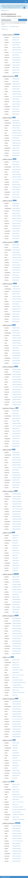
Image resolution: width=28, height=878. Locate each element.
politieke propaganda (16, 374)
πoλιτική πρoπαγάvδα (17, 387)
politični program (15, 67)
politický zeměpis (15, 327)
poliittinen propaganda (17, 379)
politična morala (15, 690)
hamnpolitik (14, 778)
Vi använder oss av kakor (5, 876)
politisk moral (15, 695)
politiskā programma (16, 60)
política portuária (15, 770)
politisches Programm (16, 49)
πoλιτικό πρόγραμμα (17, 52)
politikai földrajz (15, 348)
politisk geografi (15, 330)
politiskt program (15, 72)
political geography (16, 335)
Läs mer (21, 7)
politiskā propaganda (16, 394)
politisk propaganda (16, 371)
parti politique (15, 547)
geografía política (16, 363)
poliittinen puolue (15, 545)
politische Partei (15, 550)
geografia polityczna (16, 355)
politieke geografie (16, 332)
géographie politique (16, 340)
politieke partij (15, 540)
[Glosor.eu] (3, 1)
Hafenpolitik (14, 757)
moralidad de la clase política (18, 692)
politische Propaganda (17, 384)
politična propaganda (16, 402)
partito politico (15, 558)
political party (15, 542)
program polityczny (16, 62)
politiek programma (16, 83)
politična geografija (16, 360)
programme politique (16, 47)
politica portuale (15, 765)
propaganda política (16, 399)
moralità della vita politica (17, 680)
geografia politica (15, 350)
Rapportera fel (6, 10)
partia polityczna (15, 560)
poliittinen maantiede (16, 337)
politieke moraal (15, 662)
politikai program (15, 54)
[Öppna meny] (25, 2)
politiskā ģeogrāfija (16, 353)
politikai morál (15, 677)
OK (24, 7)
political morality (15, 664)
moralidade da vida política (18, 687)
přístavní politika (15, 742)
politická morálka (15, 659)
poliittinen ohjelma (16, 44)
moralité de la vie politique (17, 670)
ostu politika (14, 768)
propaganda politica (16, 392)
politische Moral (15, 672)
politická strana (15, 535)
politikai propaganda (16, 389)
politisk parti (14, 537)
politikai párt (14, 555)
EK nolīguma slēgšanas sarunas (19, 682)
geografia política (16, 358)
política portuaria (15, 775)
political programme (16, 42)
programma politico (16, 57)
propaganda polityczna (17, 397)
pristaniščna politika (16, 773)
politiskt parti (15, 570)
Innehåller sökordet (14, 26)
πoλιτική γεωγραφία (17, 345)
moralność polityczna (16, 685)
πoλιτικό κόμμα (16, 553)
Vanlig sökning (23, 20)
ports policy (14, 750)
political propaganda (16, 376)
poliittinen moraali (16, 667)
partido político (15, 563)
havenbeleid (14, 747)
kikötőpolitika (15, 763)
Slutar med (5, 29)
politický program (15, 37)
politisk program (15, 39)
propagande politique (16, 382)
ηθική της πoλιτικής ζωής (18, 675)
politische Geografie (16, 343)
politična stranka (15, 565)
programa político (16, 65)
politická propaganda (16, 369)
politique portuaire (16, 755)
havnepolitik (14, 745)
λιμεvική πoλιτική (16, 760)
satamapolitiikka (15, 752)
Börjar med (5, 26)
